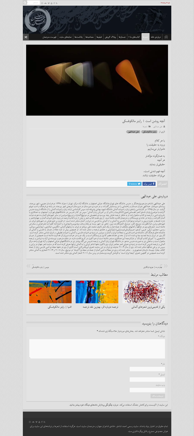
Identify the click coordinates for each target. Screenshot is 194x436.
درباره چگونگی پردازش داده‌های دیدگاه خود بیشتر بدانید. (93, 405)
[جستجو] (25, 2)
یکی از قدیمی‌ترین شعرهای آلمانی (148, 307)
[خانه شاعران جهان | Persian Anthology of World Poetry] (97, 19)
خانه (166, 37)
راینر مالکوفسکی (149, 131)
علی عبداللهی (133, 131)
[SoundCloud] (45, 3)
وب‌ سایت (160, 385)
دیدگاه (161, 336)
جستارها (122, 37)
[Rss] (57, 3)
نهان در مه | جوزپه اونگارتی (152, 266)
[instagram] (42, 3)
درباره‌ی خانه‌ (156, 37)
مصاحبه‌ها (90, 37)
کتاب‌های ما (135, 37)
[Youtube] (51, 3)
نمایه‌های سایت (66, 37)
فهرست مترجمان (49, 37)
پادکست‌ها (79, 37)
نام (163, 364)
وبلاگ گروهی (110, 37)
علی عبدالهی (157, 126)
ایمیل (162, 375)
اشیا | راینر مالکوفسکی (60, 307)
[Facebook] (54, 3)
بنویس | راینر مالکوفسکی (40, 266)
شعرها (145, 37)
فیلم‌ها (99, 37)
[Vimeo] (48, 3)
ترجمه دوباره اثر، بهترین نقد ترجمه (100, 307)
